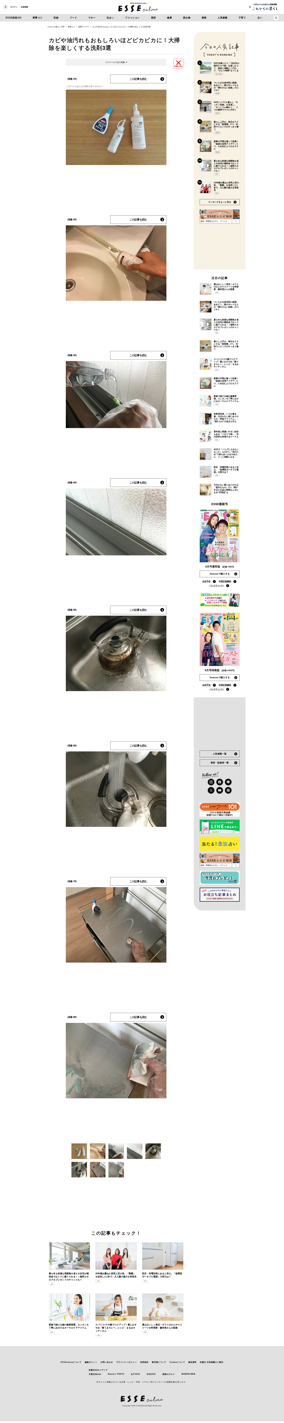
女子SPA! (135, 1374)
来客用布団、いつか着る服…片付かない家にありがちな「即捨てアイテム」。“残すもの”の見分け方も (226, 417)
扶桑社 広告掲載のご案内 (211, 1362)
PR (51, 1284)
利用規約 (144, 1362)
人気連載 (222, 17)
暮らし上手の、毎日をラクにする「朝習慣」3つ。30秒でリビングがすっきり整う (226, 125)
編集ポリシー (91, 1362)
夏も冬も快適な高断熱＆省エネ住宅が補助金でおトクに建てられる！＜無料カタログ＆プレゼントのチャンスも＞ (69, 1276)
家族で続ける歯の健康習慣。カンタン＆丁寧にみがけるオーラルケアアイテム (69, 1326)
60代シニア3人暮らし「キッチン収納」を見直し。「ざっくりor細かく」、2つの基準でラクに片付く (226, 106)
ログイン (13, 7)
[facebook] (219, 782)
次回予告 (206, 581)
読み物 (187, 17)
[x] (211, 790)
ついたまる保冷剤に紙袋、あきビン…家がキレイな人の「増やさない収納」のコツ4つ (226, 86)
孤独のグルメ (168, 1374)
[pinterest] (228, 790)
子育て (242, 17)
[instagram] (211, 782)
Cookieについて (177, 1362)
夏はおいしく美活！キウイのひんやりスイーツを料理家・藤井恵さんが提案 (162, 1326)
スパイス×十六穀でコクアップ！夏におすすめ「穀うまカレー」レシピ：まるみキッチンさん (116, 1327)
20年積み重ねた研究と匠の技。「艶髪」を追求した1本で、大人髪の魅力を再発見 (116, 1275)
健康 (169, 17)
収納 (56, 17)
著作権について (159, 1362)
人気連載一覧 (219, 753)
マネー (92, 17)
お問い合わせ (106, 1362)
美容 (153, 17)
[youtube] (219, 790)
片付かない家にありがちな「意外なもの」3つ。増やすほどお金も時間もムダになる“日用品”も (226, 488)
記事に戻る (178, 66)
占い (260, 17)
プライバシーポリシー (126, 1362)
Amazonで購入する (220, 574)
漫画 (204, 17)
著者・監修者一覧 (220, 762)
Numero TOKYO (116, 1374)
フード (73, 17)
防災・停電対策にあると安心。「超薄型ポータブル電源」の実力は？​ (162, 1275)
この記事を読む (138, 78)
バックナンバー (216, 585)
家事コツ (37, 17)
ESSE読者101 (14, 17)
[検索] (235, 221)
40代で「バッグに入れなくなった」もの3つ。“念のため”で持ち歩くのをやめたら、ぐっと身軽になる (226, 453)
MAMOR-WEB (188, 1374)
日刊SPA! (151, 1374)
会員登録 (24, 7)
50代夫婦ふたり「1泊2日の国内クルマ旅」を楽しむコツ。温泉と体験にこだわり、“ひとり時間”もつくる (226, 67)
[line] (228, 782)
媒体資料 (192, 1362)
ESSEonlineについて (71, 1362)
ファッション (132, 17)
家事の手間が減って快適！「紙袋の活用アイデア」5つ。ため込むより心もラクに (226, 145)
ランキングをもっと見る (219, 202)
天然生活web (95, 1374)
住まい (110, 17)
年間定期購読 (225, 581)
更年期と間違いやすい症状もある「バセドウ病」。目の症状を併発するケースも (226, 434)
